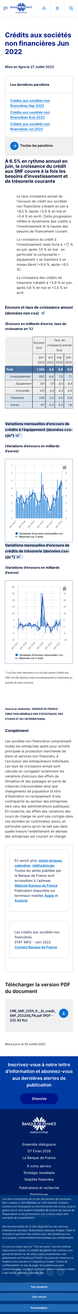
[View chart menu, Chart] (64, 467)
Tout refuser (39, 1296)
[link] (39, 103)
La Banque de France (39, 1158)
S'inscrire (39, 1099)
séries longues (50, 860)
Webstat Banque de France (36, 885)
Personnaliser (39, 1307)
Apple (49, 895)
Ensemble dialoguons (39, 1144)
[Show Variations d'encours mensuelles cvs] (46, 536)
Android (21, 900)
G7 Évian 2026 (39, 1151)
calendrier (22, 865)
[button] (71, 8)
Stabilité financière (39, 1179)
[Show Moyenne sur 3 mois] (36, 539)
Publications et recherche (39, 1188)
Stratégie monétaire (39, 1173)
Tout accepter (39, 1286)
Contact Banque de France (36, 947)
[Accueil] (39, 1125)
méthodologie (43, 865)
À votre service (39, 1166)
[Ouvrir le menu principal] (5, 8)
